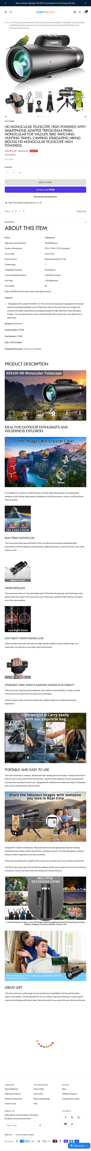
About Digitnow (11, 1091)
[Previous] (6, 119)
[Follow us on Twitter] (72, 1120)
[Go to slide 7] (50, 119)
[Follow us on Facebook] (65, 1120)
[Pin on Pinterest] (15, 214)
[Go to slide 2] (40, 119)
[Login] (80, 15)
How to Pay (38, 1096)
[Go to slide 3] (42, 119)
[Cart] (85, 15)
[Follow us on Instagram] (78, 1120)
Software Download (13, 1101)
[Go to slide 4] (44, 119)
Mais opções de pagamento (45, 199)
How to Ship (39, 1091)
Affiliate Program (69, 1096)
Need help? (81, 214)
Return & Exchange (42, 1101)
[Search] (11, 15)
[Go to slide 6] (48, 119)
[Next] (85, 119)
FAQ (35, 1106)
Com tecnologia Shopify (25, 1137)
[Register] (40, 1128)
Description (9, 225)
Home (7, 25)
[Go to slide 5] (46, 119)
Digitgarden (9, 124)
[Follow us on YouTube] (65, 1126)
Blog (64, 1091)
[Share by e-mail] (23, 214)
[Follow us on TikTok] (72, 1126)
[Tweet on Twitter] (20, 214)
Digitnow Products (13, 1096)
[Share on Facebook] (12, 214)
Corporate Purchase (70, 1101)
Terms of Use (10, 1106)
